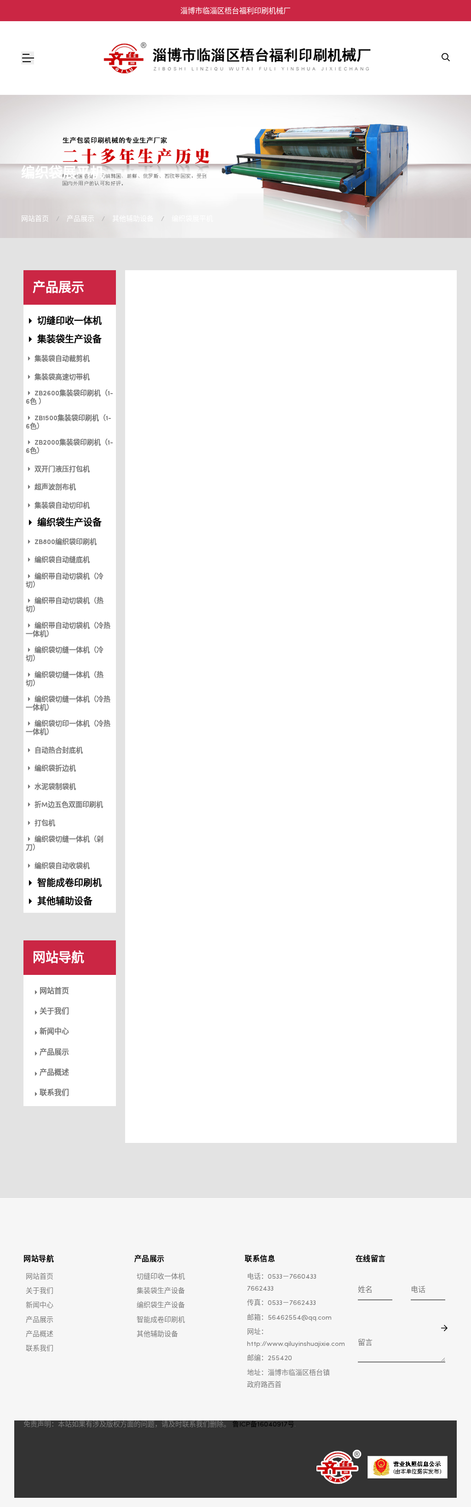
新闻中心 (54, 1031)
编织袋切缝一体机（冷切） (64, 654)
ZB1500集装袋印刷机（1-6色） (68, 422)
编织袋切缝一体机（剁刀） (64, 844)
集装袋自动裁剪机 (61, 359)
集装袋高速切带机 (61, 377)
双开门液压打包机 (61, 469)
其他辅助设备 (133, 218)
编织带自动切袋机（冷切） (64, 581)
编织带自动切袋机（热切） (64, 605)
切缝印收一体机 (68, 321)
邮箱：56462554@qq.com (289, 1317)
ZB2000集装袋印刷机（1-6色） (69, 447)
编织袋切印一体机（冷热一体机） (68, 728)
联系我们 (54, 1092)
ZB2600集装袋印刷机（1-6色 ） (69, 398)
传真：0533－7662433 (281, 1302)
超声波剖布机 (54, 487)
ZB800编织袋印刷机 (65, 542)
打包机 (44, 823)
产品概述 (54, 1072)
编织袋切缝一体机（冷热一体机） (68, 704)
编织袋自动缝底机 (61, 560)
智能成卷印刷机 (68, 883)
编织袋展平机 (192, 218)
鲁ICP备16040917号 (263, 1424)
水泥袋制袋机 (54, 787)
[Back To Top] (445, 1481)
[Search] (446, 58)
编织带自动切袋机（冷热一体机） (68, 630)
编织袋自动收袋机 (61, 866)
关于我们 (54, 1010)
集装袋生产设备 (68, 340)
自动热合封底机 (58, 751)
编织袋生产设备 (68, 523)
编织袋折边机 (54, 768)
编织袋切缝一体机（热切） (64, 679)
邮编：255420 (269, 1357)
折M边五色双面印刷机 (68, 805)
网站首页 (35, 218)
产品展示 (80, 218)
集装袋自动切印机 (61, 506)
